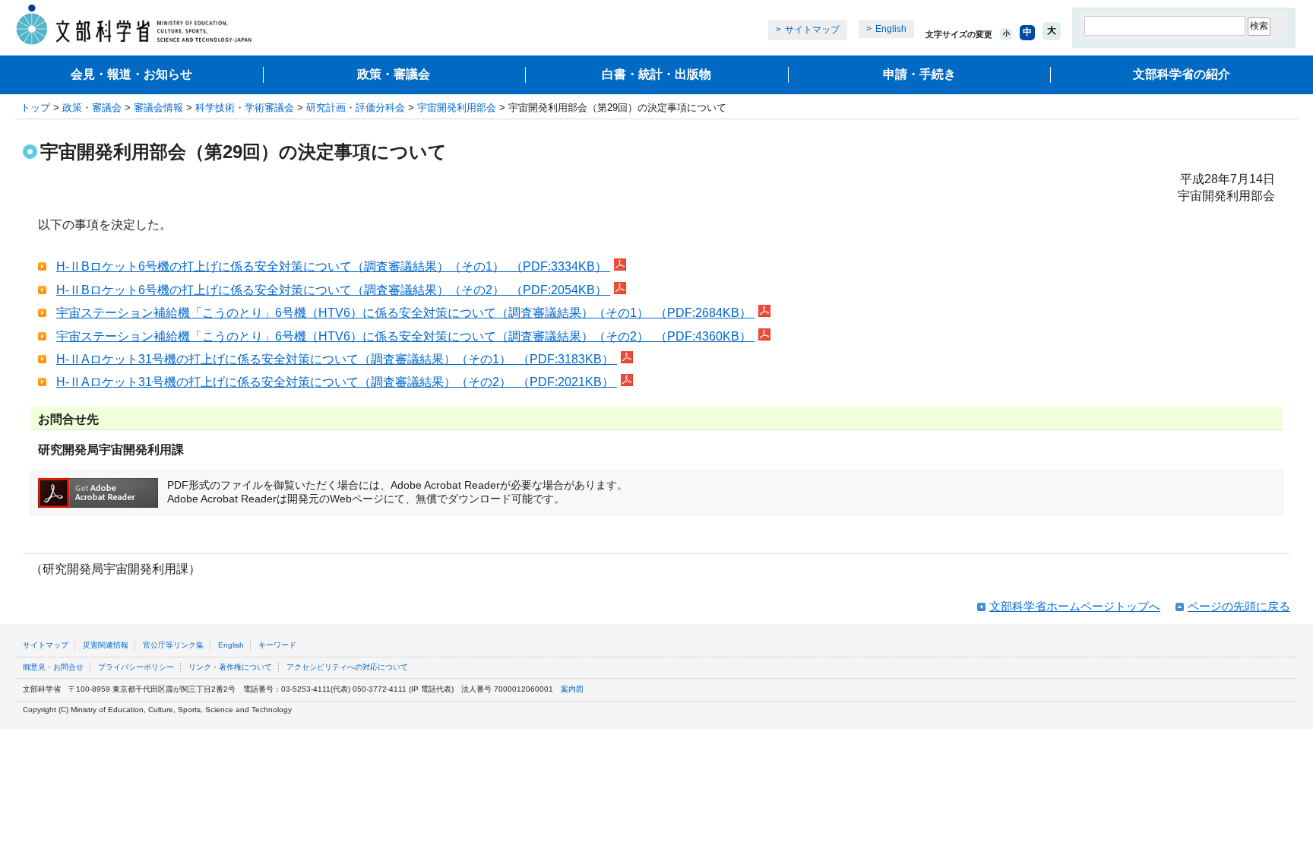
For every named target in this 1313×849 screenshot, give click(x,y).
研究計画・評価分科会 (355, 107)
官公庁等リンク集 (173, 645)
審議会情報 (158, 107)
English (890, 29)
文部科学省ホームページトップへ (1074, 606)
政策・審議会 (393, 74)
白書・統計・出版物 (656, 74)
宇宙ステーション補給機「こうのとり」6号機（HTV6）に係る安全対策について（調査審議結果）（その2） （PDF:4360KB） (405, 336)
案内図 (572, 689)
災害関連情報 (105, 645)
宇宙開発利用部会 (456, 107)
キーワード (277, 645)
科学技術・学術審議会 (244, 107)
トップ (35, 107)
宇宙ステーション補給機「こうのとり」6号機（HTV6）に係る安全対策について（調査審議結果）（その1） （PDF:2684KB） (405, 312)
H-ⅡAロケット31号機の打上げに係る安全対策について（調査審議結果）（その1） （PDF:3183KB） (336, 359)
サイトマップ (812, 29)
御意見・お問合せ (53, 667)
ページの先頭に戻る (1239, 606)
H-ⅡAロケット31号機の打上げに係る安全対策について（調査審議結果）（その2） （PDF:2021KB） (336, 381)
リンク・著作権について (230, 667)
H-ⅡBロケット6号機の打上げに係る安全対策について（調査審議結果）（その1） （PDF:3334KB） (333, 266)
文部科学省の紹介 (1181, 74)
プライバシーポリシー (136, 667)
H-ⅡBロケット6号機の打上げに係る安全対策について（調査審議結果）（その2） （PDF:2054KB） (333, 290)
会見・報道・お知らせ (131, 74)
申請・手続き (919, 74)
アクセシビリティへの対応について (347, 667)
